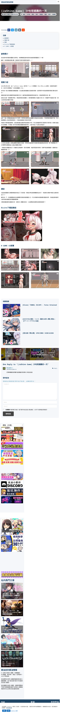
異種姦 (41, 14)
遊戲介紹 (6, 40)
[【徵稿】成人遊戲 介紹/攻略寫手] (12, 503)
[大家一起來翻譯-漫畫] (12, 456)
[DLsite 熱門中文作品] (12, 464)
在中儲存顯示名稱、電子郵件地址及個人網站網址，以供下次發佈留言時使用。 (26, 409)
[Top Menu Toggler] (58, 1)
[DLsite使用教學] (12, 551)
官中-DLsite (14, 14)
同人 (9, 14)
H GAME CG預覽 (9, 46)
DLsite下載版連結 (9, 44)
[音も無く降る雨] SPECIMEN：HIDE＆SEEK (38, 333)
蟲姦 (46, 14)
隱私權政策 (9, 708)
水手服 (28, 14)
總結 (5, 42)
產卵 (37, 14)
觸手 (49, 14)
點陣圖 (54, 14)
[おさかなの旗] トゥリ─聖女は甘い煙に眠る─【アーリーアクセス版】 (38, 320)
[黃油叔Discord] (12, 487)
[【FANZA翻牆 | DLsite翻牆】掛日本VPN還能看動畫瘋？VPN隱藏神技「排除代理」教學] (12, 441)
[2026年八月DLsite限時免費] (12, 534)
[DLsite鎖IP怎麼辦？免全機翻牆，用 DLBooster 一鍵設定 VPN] (12, 433)
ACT (5, 14)
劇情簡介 (6, 38)
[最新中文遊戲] (12, 449)
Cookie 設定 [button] (14, 710)
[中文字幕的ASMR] (12, 479)
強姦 (24, 14)
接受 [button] (4, 710)
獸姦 (33, 14)
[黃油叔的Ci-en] (12, 495)
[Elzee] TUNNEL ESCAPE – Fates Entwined (39, 305)
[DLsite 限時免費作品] (12, 578)
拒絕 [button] (9, 710)
